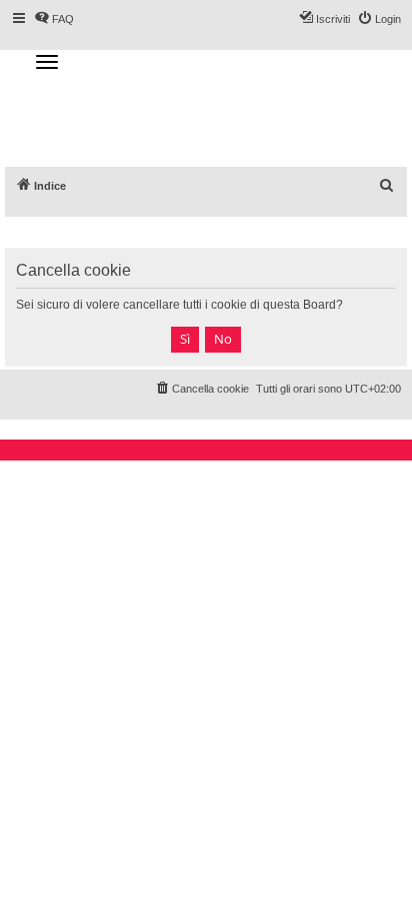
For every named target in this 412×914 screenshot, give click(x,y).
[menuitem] (387, 186)
